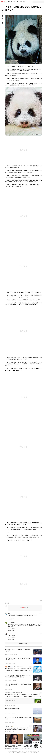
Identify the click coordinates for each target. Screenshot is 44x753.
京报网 (6, 722)
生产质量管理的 (35, 752)
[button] (9, 1)
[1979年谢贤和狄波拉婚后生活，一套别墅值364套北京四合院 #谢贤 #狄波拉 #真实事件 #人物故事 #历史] (33, 739)
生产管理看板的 (19, 751)
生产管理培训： (30, 751)
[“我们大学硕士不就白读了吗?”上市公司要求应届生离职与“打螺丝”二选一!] (37, 660)
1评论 (10, 713)
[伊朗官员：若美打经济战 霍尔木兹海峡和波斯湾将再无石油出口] (37, 686)
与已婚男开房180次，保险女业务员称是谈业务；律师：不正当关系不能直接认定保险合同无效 (18, 676)
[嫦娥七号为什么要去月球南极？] (37, 711)
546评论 (10, 680)
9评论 (10, 722)
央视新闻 (6, 654)
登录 (23, 607)
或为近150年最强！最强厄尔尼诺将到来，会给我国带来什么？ (18, 718)
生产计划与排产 (11, 752)
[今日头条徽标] (4, 1)
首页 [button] (41, 741)
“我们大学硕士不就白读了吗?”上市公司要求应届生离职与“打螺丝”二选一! (18, 658)
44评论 (29, 748)
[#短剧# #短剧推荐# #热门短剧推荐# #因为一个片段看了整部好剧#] (14, 739)
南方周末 (6, 713)
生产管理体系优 (24, 751)
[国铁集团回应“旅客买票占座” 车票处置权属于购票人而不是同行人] (37, 652)
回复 (8, 617)
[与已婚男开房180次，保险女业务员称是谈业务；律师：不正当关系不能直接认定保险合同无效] (37, 678)
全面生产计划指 (36, 751)
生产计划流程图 (17, 752)
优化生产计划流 (29, 752)
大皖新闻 (6, 680)
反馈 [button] (41, 745)
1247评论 (11, 654)
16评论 (13, 748)
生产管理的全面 (13, 751)
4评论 (10, 663)
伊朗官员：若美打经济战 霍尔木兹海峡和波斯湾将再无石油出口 (18, 684)
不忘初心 (25, 748)
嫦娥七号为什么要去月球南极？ (12, 708)
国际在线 (6, 689)
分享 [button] (2, 23)
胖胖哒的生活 (14, 13)
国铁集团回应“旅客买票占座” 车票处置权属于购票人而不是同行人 (18, 650)
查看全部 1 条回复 (11, 618)
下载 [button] (41, 748)
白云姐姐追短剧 (8, 748)
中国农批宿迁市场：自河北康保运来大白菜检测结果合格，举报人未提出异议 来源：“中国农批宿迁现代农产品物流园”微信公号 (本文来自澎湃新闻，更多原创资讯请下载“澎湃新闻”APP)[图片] (23, 695)
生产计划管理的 (23, 752)
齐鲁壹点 (6, 663)
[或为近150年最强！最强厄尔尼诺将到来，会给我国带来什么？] (37, 720)
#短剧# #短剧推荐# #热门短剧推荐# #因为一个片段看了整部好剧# (13, 746)
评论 (11, 672)
